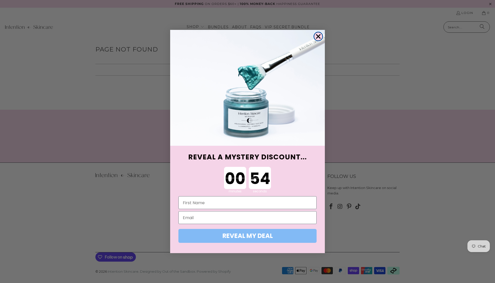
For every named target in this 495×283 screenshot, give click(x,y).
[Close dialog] (318, 36)
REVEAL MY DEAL (247, 235)
